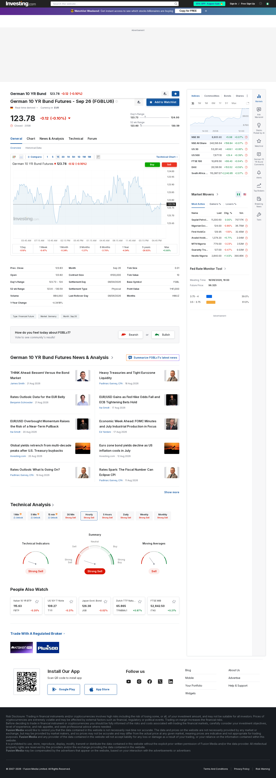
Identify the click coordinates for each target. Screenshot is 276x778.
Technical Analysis (30, 504)
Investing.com (18, 456)
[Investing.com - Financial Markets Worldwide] (21, 3)
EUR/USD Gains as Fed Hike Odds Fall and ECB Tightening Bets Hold (129, 399)
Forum (92, 138)
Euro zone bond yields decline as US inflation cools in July (125, 447)
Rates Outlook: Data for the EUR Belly (37, 397)
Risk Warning (263, 768)
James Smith (17, 383)
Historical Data (33, 147)
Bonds (227, 95)
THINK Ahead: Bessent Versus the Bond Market (39, 375)
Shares (240, 95)
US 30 (195, 149)
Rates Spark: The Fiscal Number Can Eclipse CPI (126, 472)
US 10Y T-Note (56, 600)
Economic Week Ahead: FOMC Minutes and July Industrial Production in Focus (127, 423)
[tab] (18, 515)
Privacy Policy (242, 768)
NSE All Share (199, 143)
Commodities (211, 95)
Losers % (231, 204)
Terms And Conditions (215, 768)
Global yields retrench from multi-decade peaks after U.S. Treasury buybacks (40, 447)
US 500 (196, 155)
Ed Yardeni (105, 431)
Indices (196, 95)
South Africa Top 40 (203, 173)
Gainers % (215, 204)
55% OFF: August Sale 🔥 (209, 3)
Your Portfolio (193, 685)
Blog (188, 670)
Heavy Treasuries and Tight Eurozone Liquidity (127, 375)
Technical (76, 138)
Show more (171, 492)
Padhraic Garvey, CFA (111, 383)
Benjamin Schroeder (21, 402)
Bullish (166, 334)
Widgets (190, 693)
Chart (31, 138)
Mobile (189, 677)
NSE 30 (196, 137)
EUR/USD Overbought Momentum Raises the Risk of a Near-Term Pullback (40, 423)
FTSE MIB (156, 600)
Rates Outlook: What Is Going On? (35, 469)
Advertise (234, 677)
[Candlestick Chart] (14, 157)
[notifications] (261, 3)
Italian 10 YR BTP (23, 600)
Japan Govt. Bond (92, 600)
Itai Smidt (104, 407)
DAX (194, 167)
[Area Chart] (21, 157)
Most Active (198, 204)
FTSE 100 (197, 161)
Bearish (133, 334)
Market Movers (203, 194)
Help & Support (237, 685)
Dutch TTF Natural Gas (128, 600)
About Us (234, 670)
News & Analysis (52, 138)
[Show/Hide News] (98, 157)
